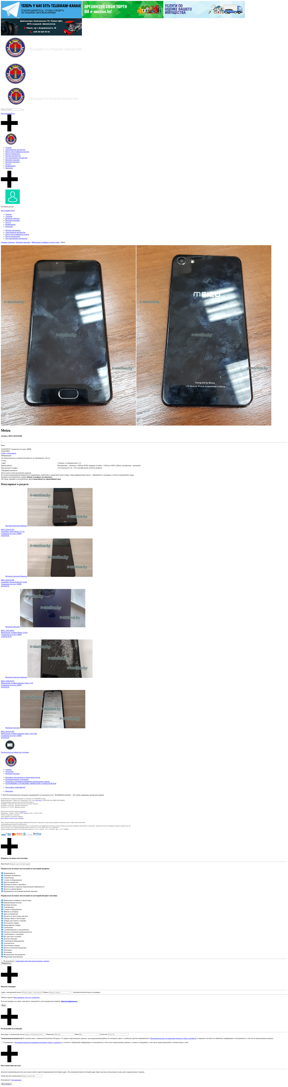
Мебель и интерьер (11, 912)
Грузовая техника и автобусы (15, 884)
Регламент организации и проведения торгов (22, 777)
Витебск (6, 818)
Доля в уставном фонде (13, 889)
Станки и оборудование (13, 880)
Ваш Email (5, 864)
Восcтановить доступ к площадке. (27, 997)
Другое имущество (11, 882)
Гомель (11, 818)
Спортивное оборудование (14, 941)
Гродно (16, 818)
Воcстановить (6, 1084)
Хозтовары (8, 952)
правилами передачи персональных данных (32, 961)
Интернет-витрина (12, 162)
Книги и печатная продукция (15, 948)
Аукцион (8, 216)
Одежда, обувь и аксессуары (14, 918)
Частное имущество (13, 156)
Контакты (9, 168)
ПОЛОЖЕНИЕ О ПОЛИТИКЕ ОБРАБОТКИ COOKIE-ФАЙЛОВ (30, 783)
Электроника (9, 907)
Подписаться (6, 963)
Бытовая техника (10, 905)
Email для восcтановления (11, 1076)
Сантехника (8, 927)
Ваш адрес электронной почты (13, 1034)
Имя (76, 1034)
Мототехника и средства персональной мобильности (24, 887)
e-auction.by (23, 811)
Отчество (103, 1034)
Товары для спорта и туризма (15, 921)
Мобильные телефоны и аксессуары (17, 900)
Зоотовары (8, 950)
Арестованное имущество (15, 150)
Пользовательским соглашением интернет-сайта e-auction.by (173, 1038)
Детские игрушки (10, 939)
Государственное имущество (16, 158)
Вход (13, 113)
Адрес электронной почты (11, 992)
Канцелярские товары (12, 925)
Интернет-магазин (12, 160)
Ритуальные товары (11, 923)
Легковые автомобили (12, 875)
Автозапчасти (9, 943)
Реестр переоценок (12, 154)
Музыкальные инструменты (14, 954)
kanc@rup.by (38, 800)
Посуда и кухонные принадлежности (18, 932)
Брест (2, 818)
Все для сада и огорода (12, 936)
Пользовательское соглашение (17, 779)
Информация (10, 166)
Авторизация (16, 1080)
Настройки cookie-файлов (15, 787)
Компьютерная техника (13, 903)
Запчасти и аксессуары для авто (16, 916)
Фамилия (49, 1034)
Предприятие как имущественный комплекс (21, 891)
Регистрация (6, 113)
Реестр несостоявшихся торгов (17, 152)
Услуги (8, 164)
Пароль (46, 992)
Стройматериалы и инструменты (16, 930)
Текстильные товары (12, 945)
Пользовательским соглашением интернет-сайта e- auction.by (38, 1042)
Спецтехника (9, 878)
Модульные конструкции (13, 957)
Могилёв (21, 818)
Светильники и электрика (14, 934)
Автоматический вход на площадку (86, 992)
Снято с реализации (8, 453)
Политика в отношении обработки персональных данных (27, 781)
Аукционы (9, 771)
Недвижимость (9, 873)
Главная (8, 148)
